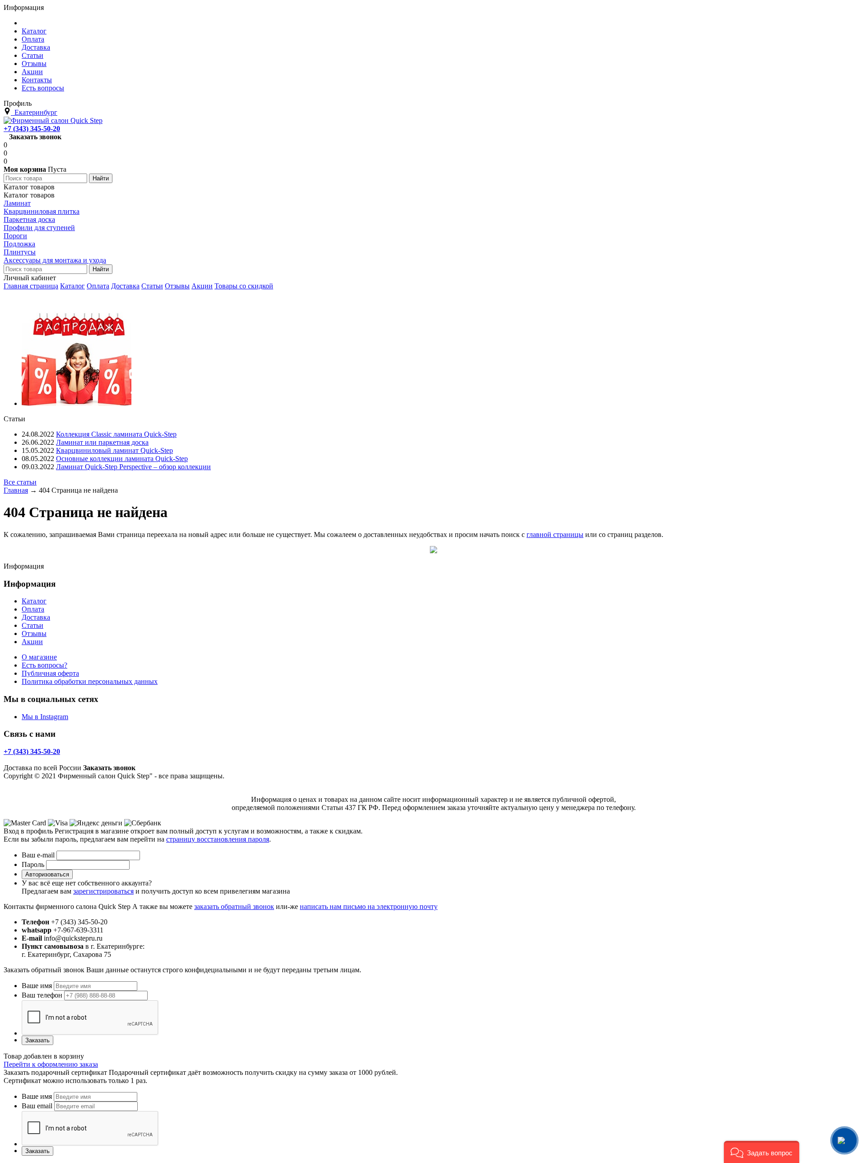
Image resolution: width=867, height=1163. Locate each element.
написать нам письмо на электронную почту (369, 906)
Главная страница (31, 286)
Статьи (152, 286)
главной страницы (555, 534)
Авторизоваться (47, 874)
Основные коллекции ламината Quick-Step (122, 458)
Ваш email (37, 1106)
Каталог (72, 286)
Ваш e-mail (38, 855)
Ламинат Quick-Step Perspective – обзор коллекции (133, 467)
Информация (24, 7)
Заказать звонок (35, 137)
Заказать (37, 1040)
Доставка (125, 286)
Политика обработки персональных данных (90, 681)
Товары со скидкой (243, 286)
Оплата (98, 286)
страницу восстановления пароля (217, 839)
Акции (202, 286)
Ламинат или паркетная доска (102, 442)
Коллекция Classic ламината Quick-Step (116, 434)
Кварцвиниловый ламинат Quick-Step (114, 450)
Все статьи (20, 482)
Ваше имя (37, 985)
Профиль (18, 103)
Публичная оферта (50, 673)
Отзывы (177, 286)
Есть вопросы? (44, 665)
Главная (16, 490)
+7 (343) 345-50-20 (32, 128)
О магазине (39, 657)
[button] (761, 1152)
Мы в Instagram (45, 716)
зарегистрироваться (103, 891)
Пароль (33, 864)
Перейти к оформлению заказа (51, 1064)
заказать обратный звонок (234, 906)
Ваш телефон (42, 995)
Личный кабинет (30, 278)
